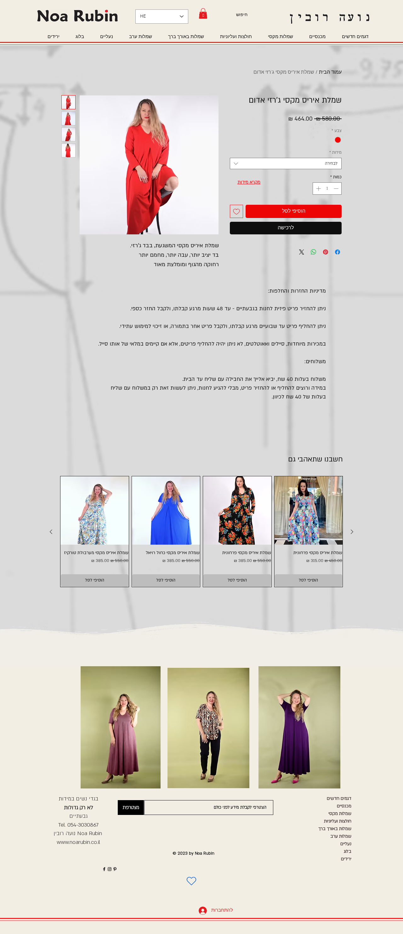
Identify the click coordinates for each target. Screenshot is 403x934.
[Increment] (318, 188)
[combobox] (286, 163)
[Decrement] (336, 188)
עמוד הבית (330, 72)
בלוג (347, 851)
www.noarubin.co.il (78, 842)
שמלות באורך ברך (334, 829)
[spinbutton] (327, 188)
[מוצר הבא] (51, 532)
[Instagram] (109, 869)
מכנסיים (344, 806)
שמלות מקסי (339, 814)
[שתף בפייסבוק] (337, 252)
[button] (203, 13)
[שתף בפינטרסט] (325, 252)
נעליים (345, 844)
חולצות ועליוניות (337, 821)
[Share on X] (301, 252)
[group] (201, 531)
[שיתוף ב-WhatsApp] (313, 252)
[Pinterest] (114, 869)
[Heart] (191, 881)
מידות (335, 152)
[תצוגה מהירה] (309, 510)
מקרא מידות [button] (248, 182)
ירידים (346, 859)
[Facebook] (104, 869)
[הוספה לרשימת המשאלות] (236, 211)
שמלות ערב (340, 836)
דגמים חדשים (339, 798)
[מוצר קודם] (352, 532)
